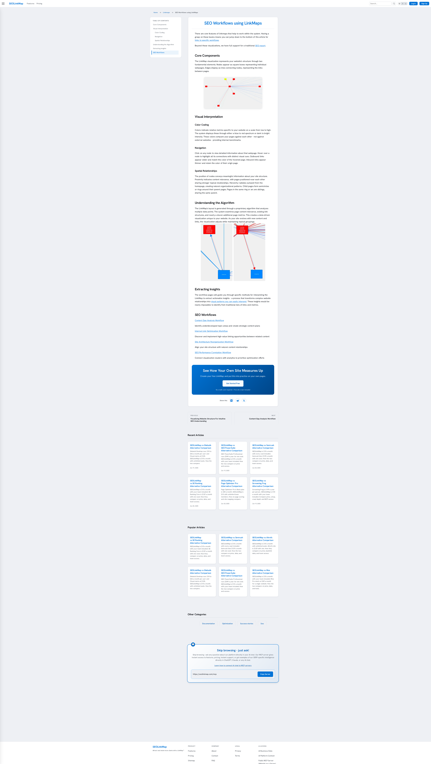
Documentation (208, 623)
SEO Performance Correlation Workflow (213, 352)
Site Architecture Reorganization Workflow (214, 342)
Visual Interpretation (160, 28)
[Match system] (399, 3)
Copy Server (265, 674)
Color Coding (159, 33)
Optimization (227, 623)
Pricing (39, 3)
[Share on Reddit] (237, 400)
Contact (215, 756)
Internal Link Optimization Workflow (211, 331)
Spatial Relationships (162, 40)
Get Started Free (233, 383)
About (214, 751)
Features (30, 3)
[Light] (402, 3)
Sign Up (424, 3)
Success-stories (246, 623)
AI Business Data (265, 751)
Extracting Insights (159, 48)
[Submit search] (394, 3)
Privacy (238, 751)
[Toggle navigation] (3, 3)
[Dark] (405, 3)
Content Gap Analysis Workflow (209, 320)
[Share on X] (244, 400)
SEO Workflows (158, 52)
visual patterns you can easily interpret (229, 301)
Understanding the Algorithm (163, 45)
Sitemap (191, 760)
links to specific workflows (207, 40)
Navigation (158, 36)
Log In (413, 3)
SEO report (260, 45)
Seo (262, 623)
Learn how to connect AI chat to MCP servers (233, 665)
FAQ (213, 760)
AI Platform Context (266, 756)
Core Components (159, 25)
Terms (237, 756)
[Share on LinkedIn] (231, 400)
